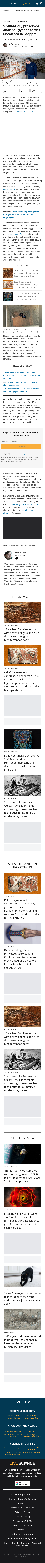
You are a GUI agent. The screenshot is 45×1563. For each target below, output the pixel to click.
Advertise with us (22, 1521)
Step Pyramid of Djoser (17, 234)
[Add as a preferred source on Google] (22, 1483)
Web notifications (22, 1525)
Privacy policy (22, 1512)
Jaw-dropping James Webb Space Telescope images (13, 1430)
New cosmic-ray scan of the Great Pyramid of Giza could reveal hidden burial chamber (21, 376)
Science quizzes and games (13, 1448)
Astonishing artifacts (31, 1418)
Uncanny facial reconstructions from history (32, 1435)
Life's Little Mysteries (13, 1415)
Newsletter (37, 91)
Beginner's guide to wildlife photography (32, 1449)
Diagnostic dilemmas (13, 1418)
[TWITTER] (17, 558)
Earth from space (31, 1415)
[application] (22, 528)
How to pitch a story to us (22, 1538)
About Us (22, 1503)
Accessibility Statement (22, 1494)
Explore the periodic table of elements (13, 1435)
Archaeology (7, 21)
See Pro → (28, 3)
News (33, 46)
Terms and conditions (22, 1508)
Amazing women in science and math (32, 1430)
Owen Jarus (15, 44)
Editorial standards (22, 1534)
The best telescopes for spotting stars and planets (13, 1453)
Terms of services (27, 453)
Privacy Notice (28, 455)
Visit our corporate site (26, 1476)
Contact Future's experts (22, 1499)
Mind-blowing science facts (32, 1452)
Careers (22, 1530)
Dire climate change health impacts (27, 10)
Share (8, 91)
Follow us (26, 91)
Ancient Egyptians (21, 21)
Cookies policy (22, 1516)
